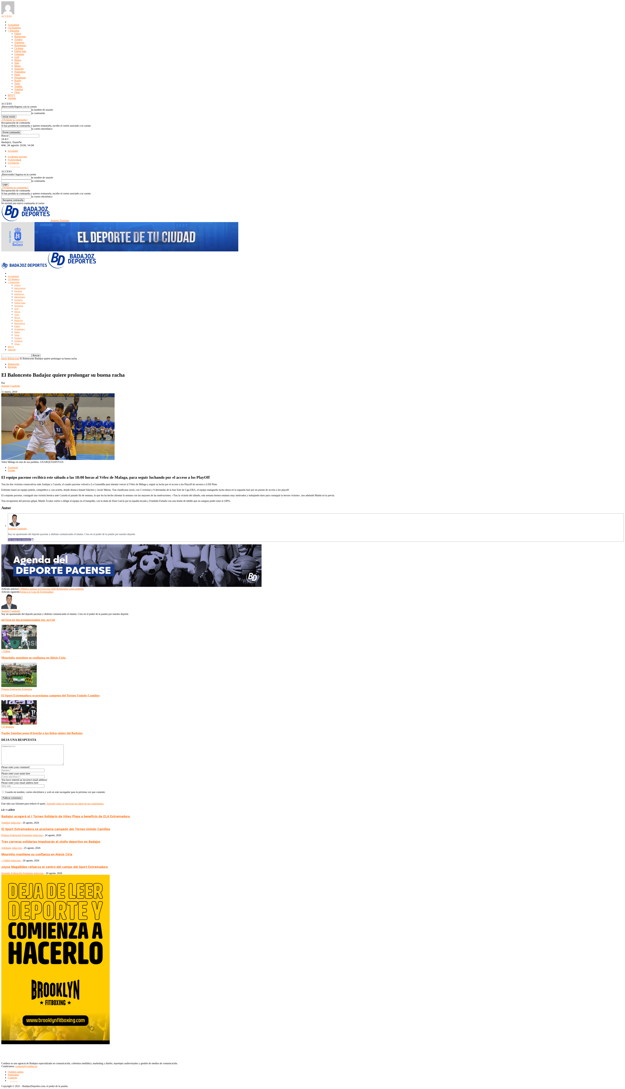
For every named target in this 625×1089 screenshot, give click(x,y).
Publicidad (14, 159)
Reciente (12, 367)
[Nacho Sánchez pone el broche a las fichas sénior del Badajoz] (19, 723)
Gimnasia (19, 54)
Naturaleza (19, 71)
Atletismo (19, 42)
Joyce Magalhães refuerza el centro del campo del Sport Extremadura (54, 867)
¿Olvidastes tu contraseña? (14, 187)
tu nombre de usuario (42, 109)
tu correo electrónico (41, 128)
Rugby (17, 80)
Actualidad (13, 24)
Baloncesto (20, 36)
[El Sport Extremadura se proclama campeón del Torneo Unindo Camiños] (19, 686)
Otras (17, 92)
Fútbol (17, 33)
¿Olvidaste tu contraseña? (14, 119)
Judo (16, 63)
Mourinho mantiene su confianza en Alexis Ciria (33, 657)
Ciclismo (18, 48)
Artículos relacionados (18, 620)
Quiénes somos (17, 156)
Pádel (17, 74)
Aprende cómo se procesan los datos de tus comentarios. (75, 803)
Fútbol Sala (20, 51)
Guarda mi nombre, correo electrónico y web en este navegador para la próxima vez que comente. (55, 792)
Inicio (4, 358)
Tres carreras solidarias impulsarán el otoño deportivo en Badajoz (50, 841)
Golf (16, 57)
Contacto (13, 162)
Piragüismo (20, 77)
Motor (17, 66)
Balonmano (20, 45)
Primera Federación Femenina (16, 689)
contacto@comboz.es (26, 1066)
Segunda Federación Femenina (17, 873)
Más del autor (45, 620)
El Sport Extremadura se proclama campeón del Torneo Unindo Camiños (50, 695)
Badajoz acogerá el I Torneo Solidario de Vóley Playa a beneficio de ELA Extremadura (65, 816)
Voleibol (18, 89)
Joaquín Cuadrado (10, 386)
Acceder (13, 150)
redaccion (16, 822)
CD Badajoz (14, 27)
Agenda (12, 98)
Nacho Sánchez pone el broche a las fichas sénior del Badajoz (42, 733)
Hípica (17, 60)
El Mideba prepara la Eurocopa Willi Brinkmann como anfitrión (51, 589)
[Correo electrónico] (32, 539)
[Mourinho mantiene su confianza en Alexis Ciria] (19, 648)
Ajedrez (18, 39)
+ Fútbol (5, 651)
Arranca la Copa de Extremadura (36, 591)
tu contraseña (38, 113)
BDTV (11, 95)
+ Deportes (13, 30)
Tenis (17, 83)
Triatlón (18, 86)
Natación (19, 68)
